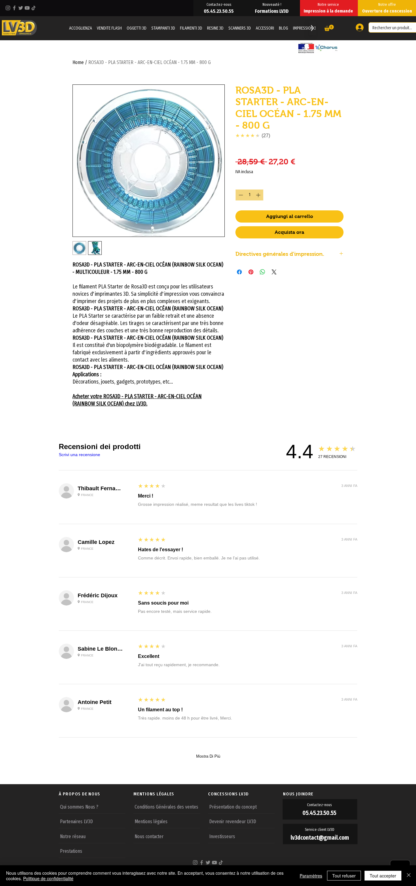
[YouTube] (27, 8)
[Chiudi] (408, 875)
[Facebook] (14, 8)
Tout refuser (344, 876)
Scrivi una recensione (79, 454)
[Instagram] (8, 8)
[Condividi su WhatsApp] (262, 272)
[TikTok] (33, 8)
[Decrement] (240, 195)
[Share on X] (274, 272)
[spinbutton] (249, 195)
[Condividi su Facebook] (239, 272)
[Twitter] (21, 8)
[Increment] (259, 195)
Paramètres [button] (311, 876)
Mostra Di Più (208, 756)
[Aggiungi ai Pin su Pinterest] (251, 272)
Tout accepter (383, 876)
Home (78, 62)
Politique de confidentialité (48, 878)
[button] (329, 28)
